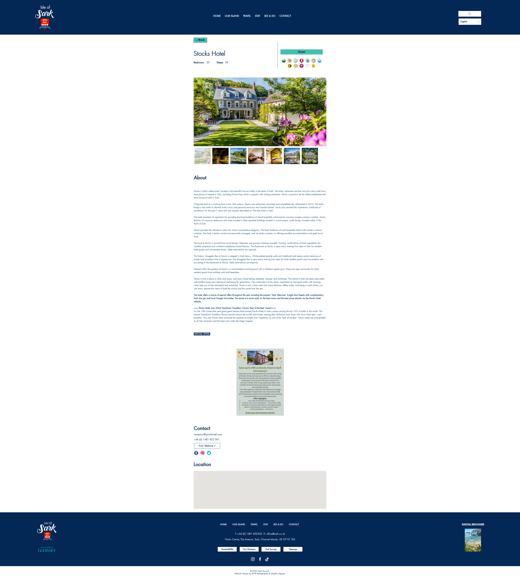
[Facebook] (260, 559)
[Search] (469, 14)
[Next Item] (321, 112)
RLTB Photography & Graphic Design (268, 573)
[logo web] (267, 559)
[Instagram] (252, 559)
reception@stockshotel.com (208, 434)
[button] (284, 61)
